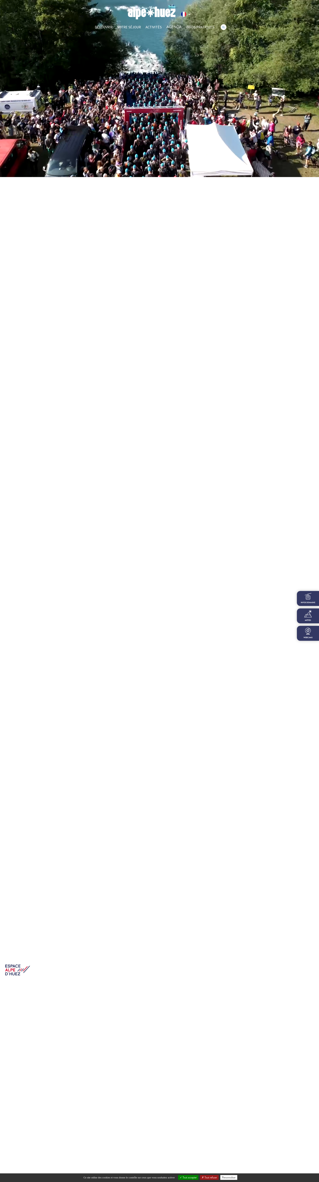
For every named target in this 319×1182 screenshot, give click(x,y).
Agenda (174, 27)
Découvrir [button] (104, 27)
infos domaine (308, 602)
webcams (308, 637)
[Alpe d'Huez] (151, 13)
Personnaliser (229, 1177)
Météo (308, 620)
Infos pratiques (200, 27)
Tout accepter (189, 1177)
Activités (154, 27)
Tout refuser (210, 1177)
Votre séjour (129, 27)
